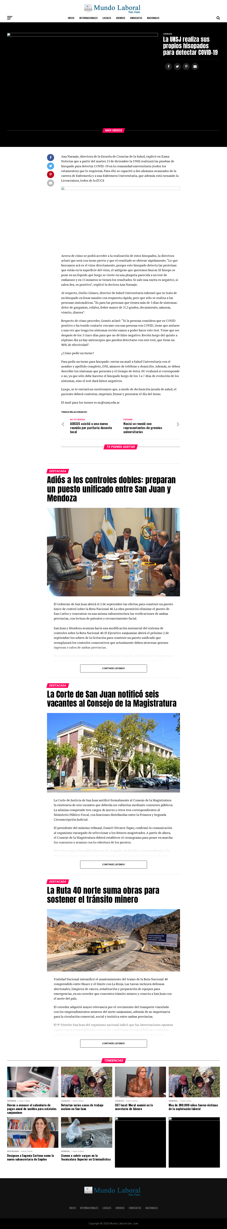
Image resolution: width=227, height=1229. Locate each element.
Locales (107, 18)
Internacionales (88, 18)
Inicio (71, 18)
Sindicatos (136, 18)
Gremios (120, 18)
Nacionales (153, 18)
